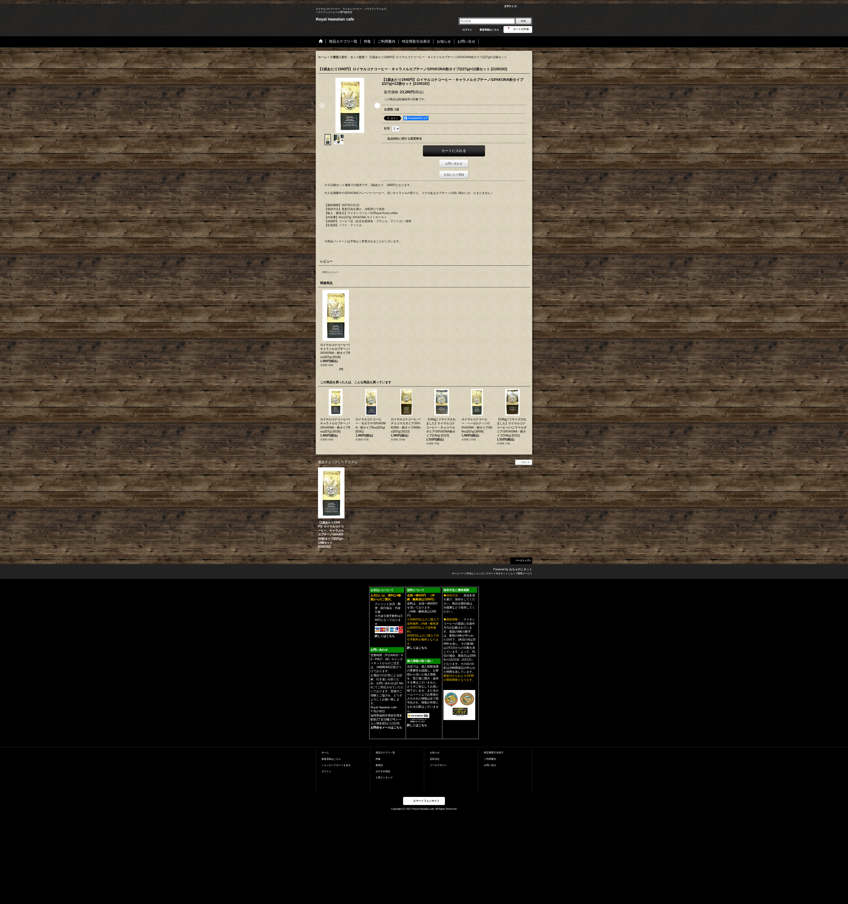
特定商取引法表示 (493, 752)
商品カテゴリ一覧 (385, 752)
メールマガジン (438, 765)
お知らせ (434, 752)
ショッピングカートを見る (336, 765)
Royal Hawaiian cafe (335, 19)
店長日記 (434, 759)
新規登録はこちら (489, 29)
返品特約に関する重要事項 (404, 138)
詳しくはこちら (385, 636)
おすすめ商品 (383, 771)
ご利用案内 (490, 759)
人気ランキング (384, 777)
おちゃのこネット (520, 569)
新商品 (379, 765)
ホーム (325, 752)
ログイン (467, 29)
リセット (525, 462)
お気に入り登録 (454, 174)
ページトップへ (523, 560)
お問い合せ (490, 765)
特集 (378, 759)
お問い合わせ (453, 163)
